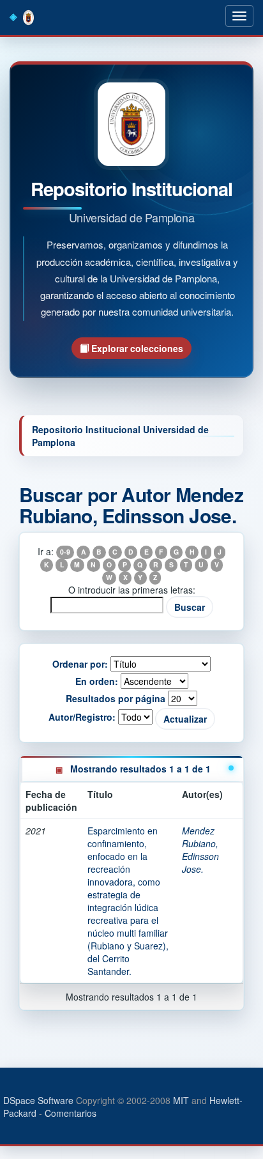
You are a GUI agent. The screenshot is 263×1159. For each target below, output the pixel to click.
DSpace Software (38, 1100)
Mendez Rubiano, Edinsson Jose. (200, 849)
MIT (181, 1100)
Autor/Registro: (82, 716)
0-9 (65, 552)
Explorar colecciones (136, 348)
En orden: (96, 681)
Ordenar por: (80, 663)
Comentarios (70, 1113)
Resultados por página (115, 698)
